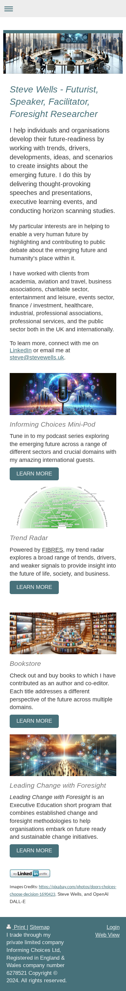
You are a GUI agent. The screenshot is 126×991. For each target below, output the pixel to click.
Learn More (34, 721)
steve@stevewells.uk (37, 357)
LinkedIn (21, 350)
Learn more (34, 587)
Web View (107, 935)
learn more (34, 474)
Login (113, 927)
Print (19, 927)
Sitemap (39, 927)
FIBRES (52, 549)
